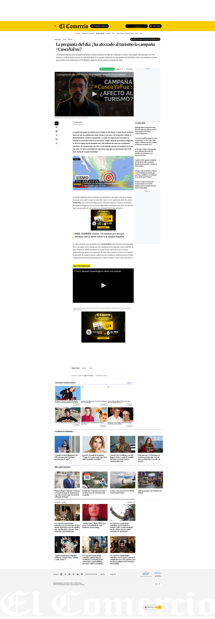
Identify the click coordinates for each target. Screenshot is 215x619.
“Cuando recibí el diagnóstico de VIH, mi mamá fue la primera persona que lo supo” (66, 457)
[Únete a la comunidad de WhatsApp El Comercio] (107, 69)
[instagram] (69, 574)
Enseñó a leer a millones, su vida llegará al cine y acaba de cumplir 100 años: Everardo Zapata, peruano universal (122, 458)
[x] (65, 574)
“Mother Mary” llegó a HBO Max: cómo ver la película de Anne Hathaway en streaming (94, 525)
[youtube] (74, 574)
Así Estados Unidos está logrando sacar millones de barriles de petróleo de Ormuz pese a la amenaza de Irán (145, 152)
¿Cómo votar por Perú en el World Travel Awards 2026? (122, 492)
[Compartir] (56, 123)
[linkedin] (78, 574)
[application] (94, 94)
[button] (94, 94)
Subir (156, 584)
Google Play (113, 574)
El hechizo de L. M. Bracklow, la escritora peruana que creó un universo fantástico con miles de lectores (149, 458)
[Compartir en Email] (56, 139)
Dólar (136, 33)
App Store (102, 574)
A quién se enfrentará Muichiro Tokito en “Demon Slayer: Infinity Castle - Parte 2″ (66, 557)
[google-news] (82, 574)
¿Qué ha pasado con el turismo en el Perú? (150, 492)
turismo (84, 368)
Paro (113, 33)
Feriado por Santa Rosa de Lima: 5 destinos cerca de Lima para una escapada (94, 493)
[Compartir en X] (56, 135)
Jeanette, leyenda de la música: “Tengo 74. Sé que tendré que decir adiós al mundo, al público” (94, 457)
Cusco (90, 368)
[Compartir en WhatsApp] (56, 127)
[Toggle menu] (55, 26)
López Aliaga (120, 33)
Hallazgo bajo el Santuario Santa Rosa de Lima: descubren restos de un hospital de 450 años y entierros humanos (146, 130)
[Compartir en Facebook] (56, 131)
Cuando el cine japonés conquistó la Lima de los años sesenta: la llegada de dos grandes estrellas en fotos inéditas (146, 163)
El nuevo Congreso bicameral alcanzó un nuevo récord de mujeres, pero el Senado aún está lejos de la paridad (145, 185)
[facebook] (61, 574)
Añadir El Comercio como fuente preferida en (145, 39)
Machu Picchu (129, 33)
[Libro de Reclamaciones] (158, 574)
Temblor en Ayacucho (88, 33)
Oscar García (78, 122)
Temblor (108, 33)
